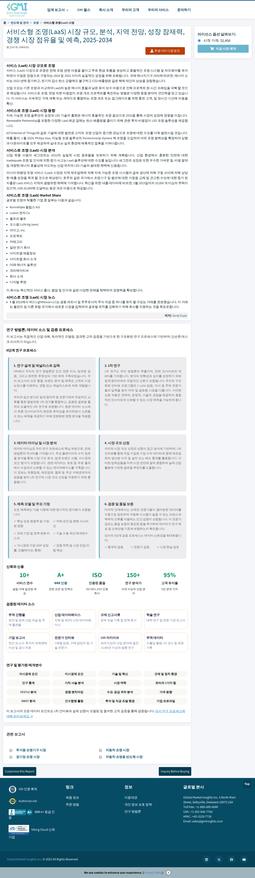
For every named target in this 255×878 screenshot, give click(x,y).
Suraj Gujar (180, 315)
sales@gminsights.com (207, 821)
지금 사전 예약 (226, 49)
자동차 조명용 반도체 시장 (124, 757)
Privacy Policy (153, 872)
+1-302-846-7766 (202, 812)
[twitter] (219, 859)
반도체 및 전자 (20, 22)
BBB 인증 (60, 583)
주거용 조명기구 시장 (31, 750)
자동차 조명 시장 (117, 750)
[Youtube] (244, 859)
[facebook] (231, 859)
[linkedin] (206, 859)
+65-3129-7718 (201, 816)
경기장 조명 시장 (28, 757)
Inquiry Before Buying (175, 771)
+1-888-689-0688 (207, 807)
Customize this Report (19, 771)
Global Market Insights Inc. (24, 859)
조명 (36, 22)
